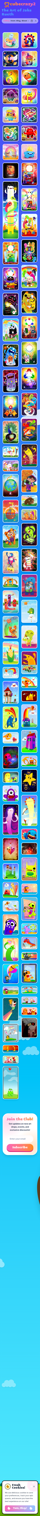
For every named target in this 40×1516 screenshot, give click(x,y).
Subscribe (20, 1147)
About (24, 21)
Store (13, 21)
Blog (18, 21)
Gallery (6, 21)
